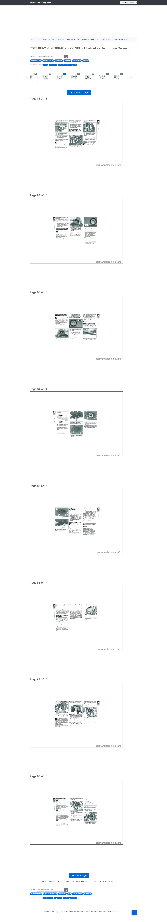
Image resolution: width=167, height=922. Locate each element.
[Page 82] (73, 77)
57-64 (65, 881)
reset (69, 893)
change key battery (36, 893)
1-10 (54, 881)
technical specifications (65, 65)
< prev (50, 881)
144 (109, 881)
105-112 (97, 881)
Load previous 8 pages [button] (79, 92)
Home (33, 39)
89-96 (85, 881)
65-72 (70, 881)
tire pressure (53, 65)
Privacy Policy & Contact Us (109, 912)
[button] (27, 77)
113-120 (103, 881)
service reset (62, 893)
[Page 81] (59, 77)
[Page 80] (45, 77)
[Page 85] (116, 77)
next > (113, 881)
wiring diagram (76, 60)
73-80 (75, 881)
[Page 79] (30, 77)
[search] (66, 56)
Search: (32, 57)
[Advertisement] (83, 21)
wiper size (86, 60)
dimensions (67, 60)
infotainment (87, 893)
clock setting (58, 60)
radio (75, 65)
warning (45, 65)
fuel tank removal (77, 893)
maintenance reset (36, 60)
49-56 (60, 881)
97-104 (90, 881)
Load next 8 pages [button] (78, 875)
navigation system (48, 60)
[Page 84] (102, 77)
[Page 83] (88, 77)
